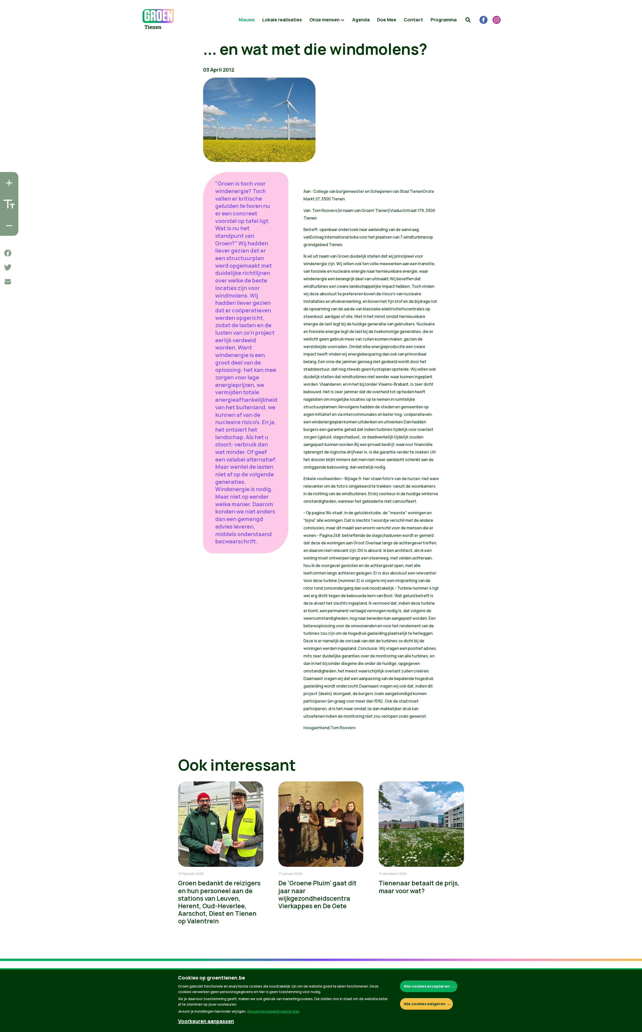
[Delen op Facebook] (8, 253)
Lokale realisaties (282, 20)
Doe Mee (386, 20)
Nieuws (247, 20)
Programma (444, 20)
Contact (413, 20)
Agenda (361, 20)
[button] (467, 20)
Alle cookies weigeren (424, 1003)
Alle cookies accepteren (427, 986)
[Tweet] (8, 267)
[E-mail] (8, 281)
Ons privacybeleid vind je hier (273, 1011)
